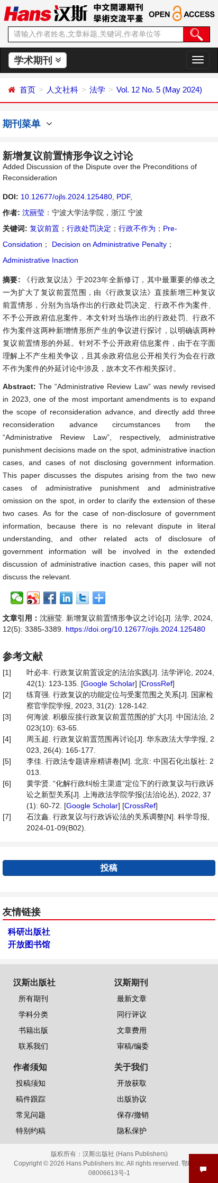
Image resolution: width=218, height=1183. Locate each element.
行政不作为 (137, 228)
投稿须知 (31, 1083)
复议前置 (44, 228)
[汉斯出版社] (45, 12)
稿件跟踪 (31, 1099)
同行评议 (132, 1014)
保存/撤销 (133, 1115)
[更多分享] (99, 598)
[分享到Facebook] (50, 598)
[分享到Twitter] (82, 598)
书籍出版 (33, 1030)
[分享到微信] (17, 598)
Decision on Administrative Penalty (108, 244)
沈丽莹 (33, 212)
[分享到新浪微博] (33, 598)
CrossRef (156, 683)
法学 (97, 89)
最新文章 (132, 998)
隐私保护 (132, 1130)
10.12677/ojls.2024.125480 (66, 196)
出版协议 (132, 1099)
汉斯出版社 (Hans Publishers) (125, 1154)
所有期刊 (33, 998)
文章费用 (132, 1030)
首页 (27, 89)
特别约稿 (31, 1130)
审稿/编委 (133, 1046)
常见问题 (31, 1115)
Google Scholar (109, 683)
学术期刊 (34, 60)
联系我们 (33, 1046)
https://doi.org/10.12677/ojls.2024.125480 (135, 629)
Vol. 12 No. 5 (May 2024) (159, 89)
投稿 (109, 867)
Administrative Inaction (40, 260)
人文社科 (62, 89)
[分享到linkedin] (66, 598)
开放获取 (132, 1083)
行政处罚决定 (89, 228)
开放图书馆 (29, 944)
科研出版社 (29, 931)
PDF (123, 196)
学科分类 (33, 1014)
